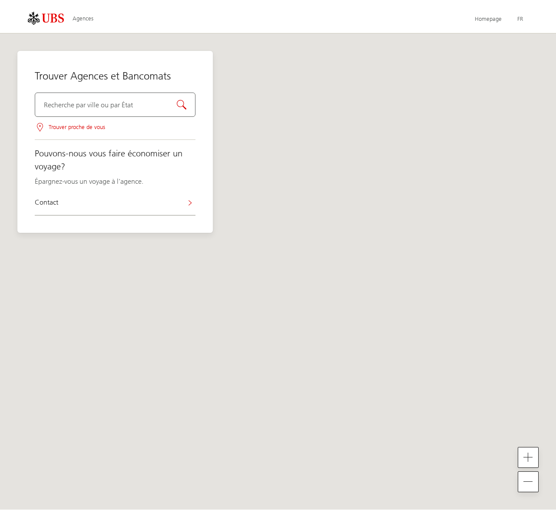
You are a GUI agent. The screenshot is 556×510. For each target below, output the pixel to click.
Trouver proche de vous (77, 127)
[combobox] (115, 105)
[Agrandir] (528, 457)
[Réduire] (528, 481)
